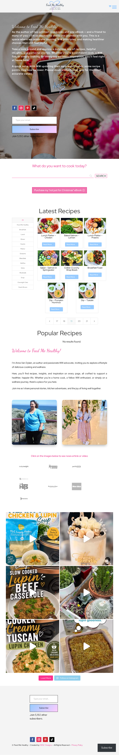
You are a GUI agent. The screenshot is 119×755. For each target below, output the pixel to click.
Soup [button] (22, 278)
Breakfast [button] (22, 230)
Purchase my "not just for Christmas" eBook (58, 190)
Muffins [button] (22, 263)
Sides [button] (23, 268)
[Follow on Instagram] (21, 108)
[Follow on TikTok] (34, 108)
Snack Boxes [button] (22, 287)
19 (72, 321)
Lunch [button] (23, 234)
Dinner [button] (23, 239)
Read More (47, 244)
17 (57, 321)
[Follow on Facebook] (14, 108)
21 (87, 321)
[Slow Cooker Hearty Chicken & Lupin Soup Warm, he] (32, 538)
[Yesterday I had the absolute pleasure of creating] (86, 538)
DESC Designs (46, 745)
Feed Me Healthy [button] (23, 225)
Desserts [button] (23, 254)
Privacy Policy (77, 745)
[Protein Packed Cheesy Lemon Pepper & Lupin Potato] (86, 646)
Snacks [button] (22, 244)
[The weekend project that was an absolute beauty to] (86, 592)
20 (79, 321)
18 (64, 321)
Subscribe (34, 129)
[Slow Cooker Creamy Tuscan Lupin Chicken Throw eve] (32, 646)
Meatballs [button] (23, 273)
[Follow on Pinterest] (27, 108)
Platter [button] (22, 249)
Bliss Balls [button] (23, 258)
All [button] (23, 220)
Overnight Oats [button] (23, 282)
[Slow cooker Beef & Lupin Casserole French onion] (32, 592)
